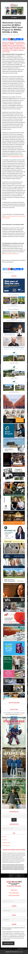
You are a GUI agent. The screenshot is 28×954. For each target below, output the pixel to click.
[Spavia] (14, 596)
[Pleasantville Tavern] (14, 495)
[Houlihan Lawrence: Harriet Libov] (14, 538)
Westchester (11, 272)
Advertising (14, 890)
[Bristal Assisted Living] (14, 567)
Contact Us (4, 839)
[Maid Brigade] (14, 437)
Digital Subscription (6, 842)
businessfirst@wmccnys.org (16, 156)
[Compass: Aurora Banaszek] (14, 509)
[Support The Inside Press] (14, 888)
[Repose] (14, 408)
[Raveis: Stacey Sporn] (14, 335)
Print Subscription (6, 845)
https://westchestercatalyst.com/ (11, 253)
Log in (21, 951)
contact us (20, 714)
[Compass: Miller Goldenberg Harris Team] (14, 422)
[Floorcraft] (14, 553)
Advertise (4, 836)
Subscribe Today (8, 943)
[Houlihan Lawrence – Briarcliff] (14, 393)
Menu (15, 17)
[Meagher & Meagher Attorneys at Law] (14, 466)
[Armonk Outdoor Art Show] (14, 611)
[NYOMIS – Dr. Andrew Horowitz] (14, 350)
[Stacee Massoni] (14, 451)
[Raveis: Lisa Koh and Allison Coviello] (14, 480)
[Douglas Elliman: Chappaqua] (14, 582)
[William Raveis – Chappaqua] (14, 321)
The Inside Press (14, 9)
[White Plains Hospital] (14, 292)
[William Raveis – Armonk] (14, 306)
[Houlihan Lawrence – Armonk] (14, 379)
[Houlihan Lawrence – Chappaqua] (14, 364)
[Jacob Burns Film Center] (14, 524)
